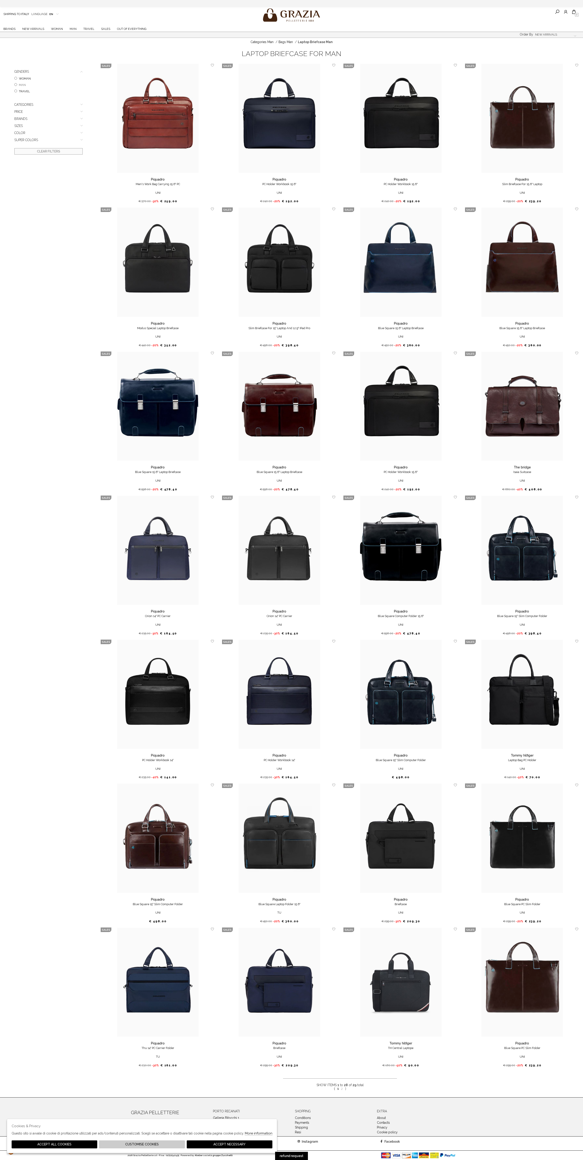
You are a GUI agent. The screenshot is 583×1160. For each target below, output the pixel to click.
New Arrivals (33, 29)
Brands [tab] (20, 119)
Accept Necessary (229, 1144)
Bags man (286, 42)
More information (258, 1133)
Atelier (199, 1155)
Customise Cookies (142, 1144)
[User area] (565, 11)
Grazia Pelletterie (291, 15)
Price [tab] (18, 112)
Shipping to (16, 14)
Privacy (382, 1127)
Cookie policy (387, 1132)
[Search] (557, 11)
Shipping (301, 1127)
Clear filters (48, 151)
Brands (9, 29)
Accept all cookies (54, 1144)
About (381, 1118)
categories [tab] (23, 104)
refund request (291, 1156)
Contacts (383, 1122)
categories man (262, 42)
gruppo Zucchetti (222, 1155)
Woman (57, 29)
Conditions (303, 1118)
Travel (88, 29)
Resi (298, 1132)
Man (73, 29)
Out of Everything (131, 29)
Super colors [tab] (26, 140)
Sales (105, 29)
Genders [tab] (21, 71)
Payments (302, 1122)
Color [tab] (19, 133)
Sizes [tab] (18, 126)
